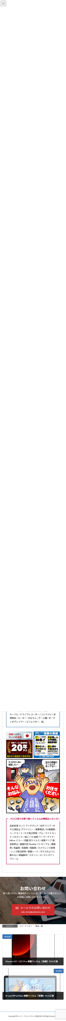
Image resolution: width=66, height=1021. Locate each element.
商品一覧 (39, 926)
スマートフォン (25, 926)
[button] (33, 909)
